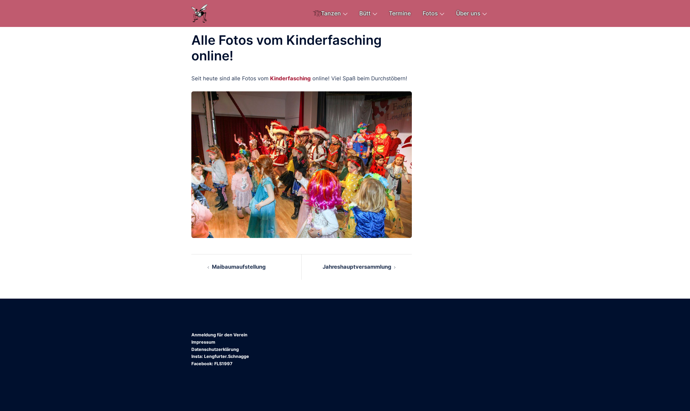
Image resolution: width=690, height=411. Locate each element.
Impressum (203, 342)
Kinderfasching (290, 78)
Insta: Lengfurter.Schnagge (220, 356)
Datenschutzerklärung (215, 349)
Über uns (468, 13)
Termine (400, 13)
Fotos (430, 13)
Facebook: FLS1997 (212, 363)
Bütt (365, 13)
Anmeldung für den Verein (219, 334)
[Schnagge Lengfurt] (199, 13)
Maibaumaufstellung (239, 267)
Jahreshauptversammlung (357, 267)
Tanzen (331, 13)
